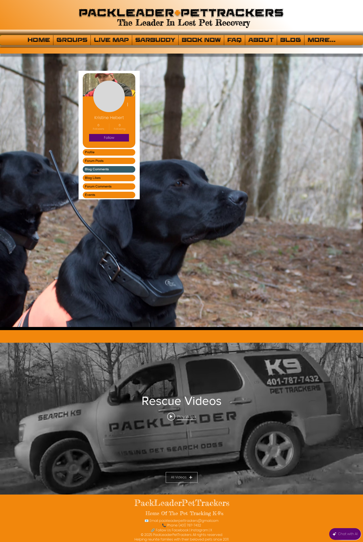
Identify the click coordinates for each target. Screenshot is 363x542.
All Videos (179, 477)
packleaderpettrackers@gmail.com (188, 520)
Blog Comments (97, 169)
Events (90, 195)
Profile (90, 152)
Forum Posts (94, 161)
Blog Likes (93, 178)
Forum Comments (98, 186)
